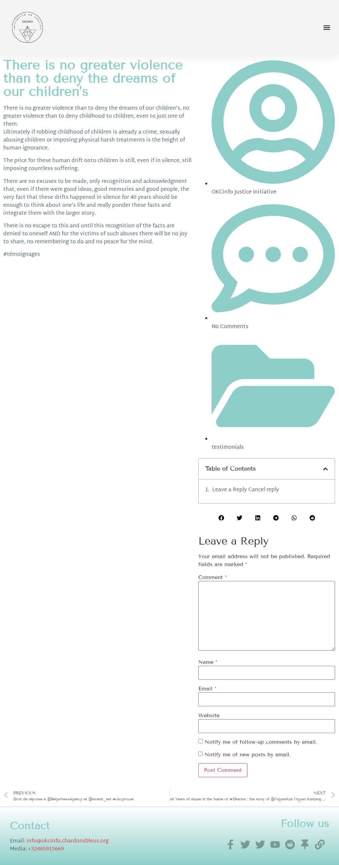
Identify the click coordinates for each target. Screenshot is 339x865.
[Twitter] (245, 844)
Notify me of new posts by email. (248, 754)
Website (208, 715)
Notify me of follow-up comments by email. (261, 742)
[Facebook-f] (230, 844)
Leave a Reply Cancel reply (245, 490)
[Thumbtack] (305, 844)
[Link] (320, 844)
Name (207, 662)
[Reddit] (290, 844)
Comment (212, 577)
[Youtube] (275, 844)
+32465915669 (46, 849)
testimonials (228, 447)
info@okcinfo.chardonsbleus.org (67, 841)
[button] (326, 27)
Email (207, 688)
